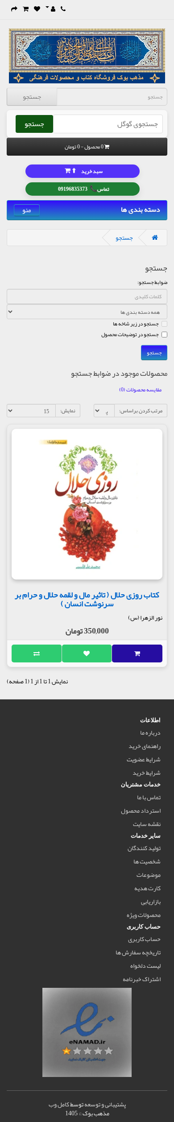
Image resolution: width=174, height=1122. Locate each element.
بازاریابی (151, 901)
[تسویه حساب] (14, 9)
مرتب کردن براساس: (140, 410)
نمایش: (67, 410)
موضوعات (149, 874)
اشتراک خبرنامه (142, 979)
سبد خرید (86, 170)
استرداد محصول (141, 810)
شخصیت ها (147, 861)
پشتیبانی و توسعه (105, 1104)
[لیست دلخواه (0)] (37, 9)
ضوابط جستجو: (152, 282)
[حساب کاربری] (50, 9)
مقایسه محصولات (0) (140, 389)
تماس (83, 188)
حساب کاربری (144, 939)
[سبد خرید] (26, 9)
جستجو (32, 96)
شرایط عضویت (144, 759)
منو (26, 210)
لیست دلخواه (145, 965)
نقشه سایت (147, 824)
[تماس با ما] (63, 9)
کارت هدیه (147, 888)
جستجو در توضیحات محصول (129, 334)
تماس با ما (149, 797)
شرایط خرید (147, 772)
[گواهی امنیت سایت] (87, 1034)
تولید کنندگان (144, 848)
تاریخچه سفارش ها (138, 952)
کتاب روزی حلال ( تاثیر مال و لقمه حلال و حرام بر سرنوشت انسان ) (87, 599)
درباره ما (150, 732)
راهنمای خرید (144, 746)
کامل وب (59, 1104)
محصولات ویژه (144, 914)
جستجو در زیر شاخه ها (135, 323)
